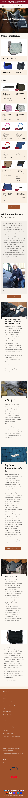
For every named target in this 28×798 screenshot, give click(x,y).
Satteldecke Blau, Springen (19, 152)
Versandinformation (8, 702)
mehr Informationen (13, 548)
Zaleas (17, 72)
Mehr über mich (14, 296)
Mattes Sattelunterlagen (9, 727)
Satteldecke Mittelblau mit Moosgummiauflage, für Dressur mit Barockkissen (20, 173)
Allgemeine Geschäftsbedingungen (12, 736)
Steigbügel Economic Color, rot (7, 152)
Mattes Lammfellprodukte (11, 59)
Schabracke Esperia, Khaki (20, 94)
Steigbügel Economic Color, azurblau (20, 134)
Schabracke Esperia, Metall (20, 115)
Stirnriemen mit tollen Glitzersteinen (20, 194)
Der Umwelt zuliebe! (8, 733)
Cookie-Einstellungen (8, 714)
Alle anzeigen (14, 207)
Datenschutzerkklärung (9, 705)
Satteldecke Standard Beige (7, 171)
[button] (2, 6)
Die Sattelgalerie (11, 795)
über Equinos (6, 723)
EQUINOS (6, 72)
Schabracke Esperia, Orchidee (7, 115)
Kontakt (5, 695)
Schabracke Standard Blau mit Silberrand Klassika (7, 194)
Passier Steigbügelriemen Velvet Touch (6, 94)
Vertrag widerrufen (8, 762)
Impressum (5, 698)
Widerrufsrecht (7, 739)
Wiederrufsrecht (7, 711)
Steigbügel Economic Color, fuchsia (7, 134)
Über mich (5, 730)
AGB (4, 708)
